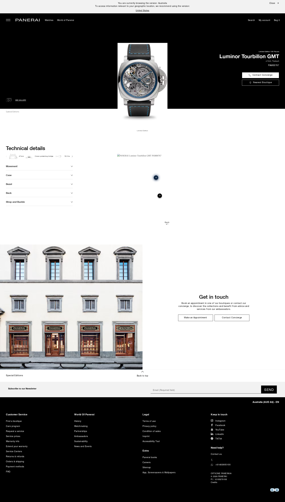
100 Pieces (274, 51)
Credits (214, 482)
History (77, 420)
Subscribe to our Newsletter (22, 388)
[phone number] (245, 459)
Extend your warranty (16, 446)
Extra (145, 450)
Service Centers (14, 451)
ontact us (217, 453)
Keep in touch (219, 414)
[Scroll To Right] (72, 156)
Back (9, 192)
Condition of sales (151, 431)
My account (264, 20)
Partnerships (80, 431)
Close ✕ (274, 2)
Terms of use (149, 420)
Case (9, 175)
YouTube (219, 429)
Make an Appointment (195, 318)
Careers (146, 462)
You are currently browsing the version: (142, 2)
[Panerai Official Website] (28, 20)
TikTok (218, 438)
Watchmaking (81, 426)
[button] (156, 177)
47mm (268, 61)
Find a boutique (14, 420)
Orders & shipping (15, 461)
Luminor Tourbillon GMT (249, 56)
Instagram (220, 420)
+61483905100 (223, 464)
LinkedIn (219, 434)
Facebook (220, 425)
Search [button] (251, 20)
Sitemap (146, 467)
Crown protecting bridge (44, 156)
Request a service (15, 431)
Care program (13, 426)
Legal (145, 414)
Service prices (13, 436)
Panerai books (149, 457)
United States (142, 10)
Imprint (146, 436)
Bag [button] (277, 20)
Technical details (25, 148)
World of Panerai (65, 20)
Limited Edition (264, 51)
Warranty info (12, 441)
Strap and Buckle (15, 201)
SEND (269, 389)
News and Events (83, 446)
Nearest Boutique (262, 83)
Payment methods (15, 466)
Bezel (9, 184)
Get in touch (213, 297)
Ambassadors (81, 436)
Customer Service (16, 414)
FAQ (8, 471)
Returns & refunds (15, 456)
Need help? (217, 447)
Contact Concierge (262, 75)
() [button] (265, 402)
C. (216, 453)
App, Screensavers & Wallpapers (158, 472)
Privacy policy (149, 426)
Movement (11, 166)
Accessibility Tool (151, 441)
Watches (49, 20)
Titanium (275, 61)
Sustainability (81, 441)
